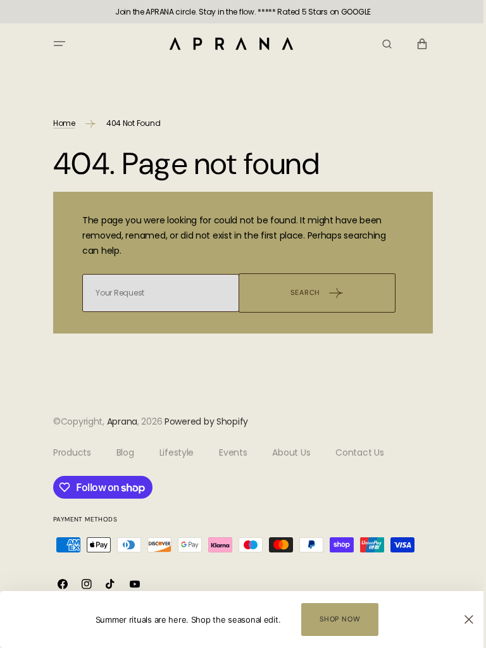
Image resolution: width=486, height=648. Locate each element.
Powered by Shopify (202, 421)
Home (60, 123)
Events (228, 452)
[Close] (459, 619)
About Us (287, 452)
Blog (120, 452)
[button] (55, 44)
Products (68, 452)
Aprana (117, 421)
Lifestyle (171, 452)
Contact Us (355, 452)
